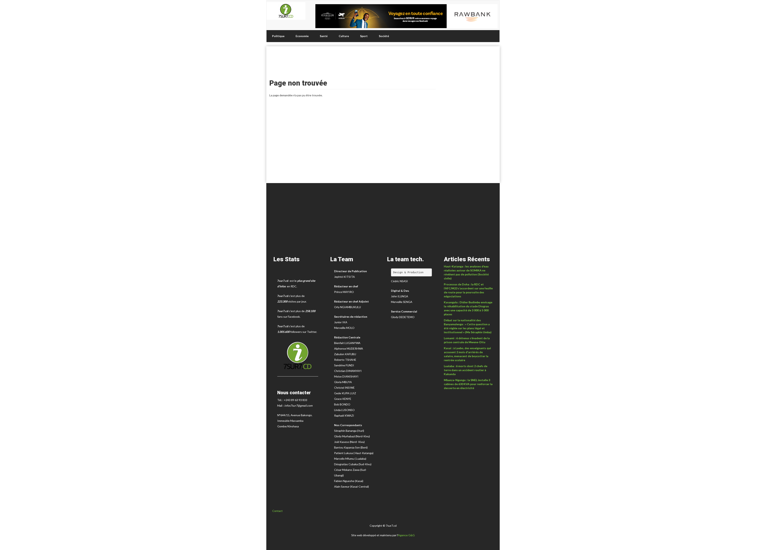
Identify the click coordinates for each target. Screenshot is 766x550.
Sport (364, 36)
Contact (277, 511)
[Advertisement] (352, 61)
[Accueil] (285, 11)
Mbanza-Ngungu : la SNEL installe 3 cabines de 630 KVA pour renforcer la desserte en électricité (468, 384)
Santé (324, 36)
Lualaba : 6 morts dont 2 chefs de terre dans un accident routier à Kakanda (465, 370)
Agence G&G (406, 535)
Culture (344, 36)
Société (384, 36)
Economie (302, 36)
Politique (278, 36)
